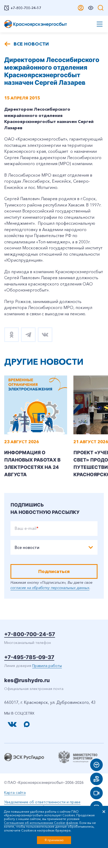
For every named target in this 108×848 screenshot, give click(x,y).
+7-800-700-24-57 (29, 634)
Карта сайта (15, 792)
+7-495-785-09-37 (29, 657)
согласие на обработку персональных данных (49, 587)
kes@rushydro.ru (27, 680)
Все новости (31, 44)
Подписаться (54, 571)
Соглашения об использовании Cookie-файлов (41, 823)
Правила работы (47, 665)
